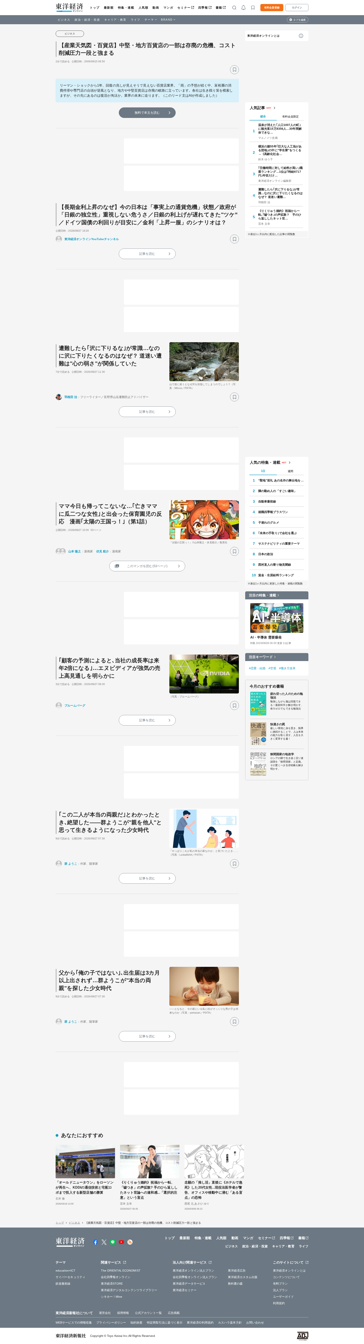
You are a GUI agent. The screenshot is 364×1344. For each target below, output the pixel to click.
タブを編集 (299, 19)
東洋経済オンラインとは (263, 35)
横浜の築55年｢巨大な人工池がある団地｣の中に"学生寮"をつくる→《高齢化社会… (280, 150)
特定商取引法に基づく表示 (164, 1322)
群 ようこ (70, 863)
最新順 (109, 7)
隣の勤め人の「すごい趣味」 (277, 491)
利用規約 (279, 1303)
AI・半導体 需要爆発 (266, 637)
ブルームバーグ (74, 705)
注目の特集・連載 (262, 595)
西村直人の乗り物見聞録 (274, 564)
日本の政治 (265, 554)
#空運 (272, 668)
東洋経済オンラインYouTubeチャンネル (91, 239)
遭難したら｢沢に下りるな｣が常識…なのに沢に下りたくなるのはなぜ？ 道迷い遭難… (280, 193)
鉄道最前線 (63, 1283)
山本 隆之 (74, 551)
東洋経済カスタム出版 (243, 1277)
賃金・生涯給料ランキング (276, 575)
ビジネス (64, 19)
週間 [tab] (290, 471)
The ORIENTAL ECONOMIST (121, 1270)
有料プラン (280, 1283)
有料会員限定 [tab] (290, 116)
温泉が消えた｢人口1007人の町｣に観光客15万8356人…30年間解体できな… (280, 128)
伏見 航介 (102, 551)
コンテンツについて (286, 1277)
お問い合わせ (255, 1322)
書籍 (219, 7)
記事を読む (147, 253)
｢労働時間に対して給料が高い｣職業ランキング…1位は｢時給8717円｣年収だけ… (280, 171)
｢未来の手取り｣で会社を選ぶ (277, 533)
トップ (95, 7)
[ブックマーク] (234, 69)
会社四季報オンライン (116, 1277)
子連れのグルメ (268, 522)
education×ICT (65, 1270)
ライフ (135, 19)
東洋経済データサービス (189, 1283)
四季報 (203, 7)
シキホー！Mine (111, 1296)
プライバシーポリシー (111, 1322)
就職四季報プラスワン (273, 512)
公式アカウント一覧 (148, 1313)
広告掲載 (174, 1313)
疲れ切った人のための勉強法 (286, 695)
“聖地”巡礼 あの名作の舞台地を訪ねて (281, 480)
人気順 (144, 7)
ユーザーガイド (283, 1296)
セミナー (183, 7)
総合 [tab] (263, 116)
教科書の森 (235, 1283)
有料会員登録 (272, 7)
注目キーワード (261, 657)
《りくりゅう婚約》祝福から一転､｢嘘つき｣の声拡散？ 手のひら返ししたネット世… (279, 214)
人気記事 (257, 108)
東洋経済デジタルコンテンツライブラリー (129, 1290)
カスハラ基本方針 (230, 1322)
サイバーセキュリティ (70, 1277)
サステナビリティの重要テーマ (279, 543)
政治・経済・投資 (87, 19)
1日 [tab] (263, 471)
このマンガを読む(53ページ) (147, 566)
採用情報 (123, 1313)
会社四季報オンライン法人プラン (195, 1277)
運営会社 (105, 1313)
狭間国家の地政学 (282, 754)
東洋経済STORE (112, 1283)
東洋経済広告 (237, 1270)
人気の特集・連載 (265, 462)
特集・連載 (126, 7)
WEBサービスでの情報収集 (74, 1322)
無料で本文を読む (147, 112)
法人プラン (280, 1290)
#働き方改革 (287, 668)
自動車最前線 (267, 501)
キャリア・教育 (115, 19)
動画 (156, 7)
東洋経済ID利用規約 (200, 1322)
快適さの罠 (277, 724)
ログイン (297, 7)
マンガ (168, 7)
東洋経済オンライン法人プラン (193, 1270)
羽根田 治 (70, 397)
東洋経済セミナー (185, 1290)
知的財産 (136, 1322)
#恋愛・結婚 (257, 668)
